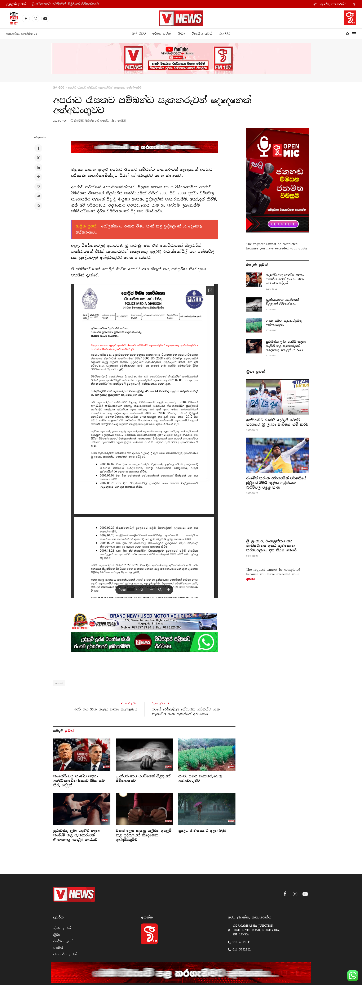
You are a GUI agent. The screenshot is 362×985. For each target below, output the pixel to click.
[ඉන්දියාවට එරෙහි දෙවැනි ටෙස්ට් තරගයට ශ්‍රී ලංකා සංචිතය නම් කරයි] (277, 397)
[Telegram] (38, 196)
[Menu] (354, 34)
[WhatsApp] (38, 206)
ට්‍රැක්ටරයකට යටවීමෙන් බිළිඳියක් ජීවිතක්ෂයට (65, 4)
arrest (59, 683)
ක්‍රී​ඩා (181, 33)
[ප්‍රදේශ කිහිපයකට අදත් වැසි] (206, 809)
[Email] (38, 187)
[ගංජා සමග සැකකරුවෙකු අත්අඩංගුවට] (206, 754)
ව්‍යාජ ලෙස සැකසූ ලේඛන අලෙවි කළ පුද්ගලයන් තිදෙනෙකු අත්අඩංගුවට (144, 835)
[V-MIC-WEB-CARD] (277, 180)
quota (303, 248)
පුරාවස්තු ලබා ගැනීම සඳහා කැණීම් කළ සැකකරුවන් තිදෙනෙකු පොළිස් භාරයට (76, 835)
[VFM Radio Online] (13, 18)
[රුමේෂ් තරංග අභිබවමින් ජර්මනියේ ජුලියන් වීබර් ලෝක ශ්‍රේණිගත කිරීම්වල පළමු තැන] (277, 455)
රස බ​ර (224, 33)
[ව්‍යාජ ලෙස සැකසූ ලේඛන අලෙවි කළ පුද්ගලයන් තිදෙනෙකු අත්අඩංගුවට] (144, 809)
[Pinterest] (38, 177)
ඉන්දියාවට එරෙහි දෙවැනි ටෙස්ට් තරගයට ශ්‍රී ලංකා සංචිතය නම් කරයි (277, 422)
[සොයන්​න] (347, 34)
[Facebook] (38, 148)
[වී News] (181, 18)
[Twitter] (38, 158)
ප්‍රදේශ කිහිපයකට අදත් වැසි (202, 830)
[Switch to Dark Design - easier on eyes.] (354, 4)
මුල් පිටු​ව (58, 87)
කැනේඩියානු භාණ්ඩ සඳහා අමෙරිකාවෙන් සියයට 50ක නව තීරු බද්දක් (79, 781)
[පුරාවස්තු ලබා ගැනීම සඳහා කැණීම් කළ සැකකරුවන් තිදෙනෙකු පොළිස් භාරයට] (81, 809)
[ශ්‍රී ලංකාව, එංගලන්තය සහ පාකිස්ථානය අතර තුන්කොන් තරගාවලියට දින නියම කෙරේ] (277, 518)
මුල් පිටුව (139, 33)
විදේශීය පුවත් (201, 33)
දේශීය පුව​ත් (161, 33)
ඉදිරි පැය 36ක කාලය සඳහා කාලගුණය (105, 709)
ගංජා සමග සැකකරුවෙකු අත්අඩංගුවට (200, 778)
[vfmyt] (181, 58)
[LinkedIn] (38, 167)
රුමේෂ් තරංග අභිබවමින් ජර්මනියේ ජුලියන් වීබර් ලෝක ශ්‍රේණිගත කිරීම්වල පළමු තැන (276, 483)
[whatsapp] (144, 642)
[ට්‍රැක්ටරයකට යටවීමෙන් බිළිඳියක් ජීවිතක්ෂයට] (144, 754)
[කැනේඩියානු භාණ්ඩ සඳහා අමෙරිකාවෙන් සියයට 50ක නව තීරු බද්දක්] (81, 754)
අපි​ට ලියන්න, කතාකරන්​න (329, 4)
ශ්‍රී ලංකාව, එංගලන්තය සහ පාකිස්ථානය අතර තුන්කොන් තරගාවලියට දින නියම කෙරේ (271, 546)
